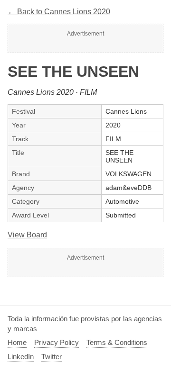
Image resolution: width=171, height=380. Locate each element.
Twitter (51, 357)
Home (17, 342)
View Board (27, 235)
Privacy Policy (56, 342)
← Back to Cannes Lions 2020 (59, 12)
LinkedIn (21, 357)
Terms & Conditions (116, 342)
